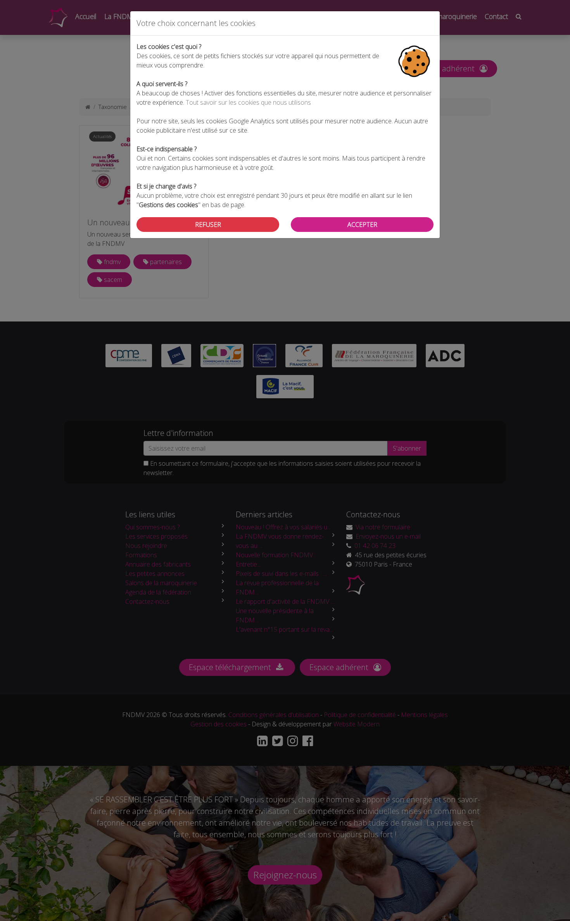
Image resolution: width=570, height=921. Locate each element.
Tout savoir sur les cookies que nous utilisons (248, 102)
